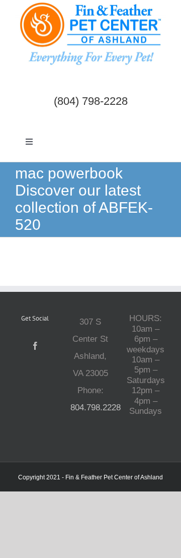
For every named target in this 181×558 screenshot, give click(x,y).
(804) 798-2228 (91, 101)
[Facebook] (35, 346)
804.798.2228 (95, 407)
